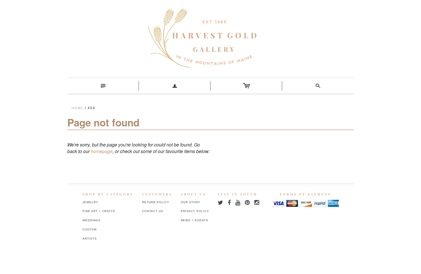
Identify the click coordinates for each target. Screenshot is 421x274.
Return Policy (155, 202)
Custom (89, 229)
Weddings (91, 220)
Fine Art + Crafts (98, 211)
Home (77, 108)
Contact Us (152, 211)
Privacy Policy (195, 211)
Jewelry (90, 202)
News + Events (194, 220)
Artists (89, 238)
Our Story (190, 202)
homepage (102, 151)
